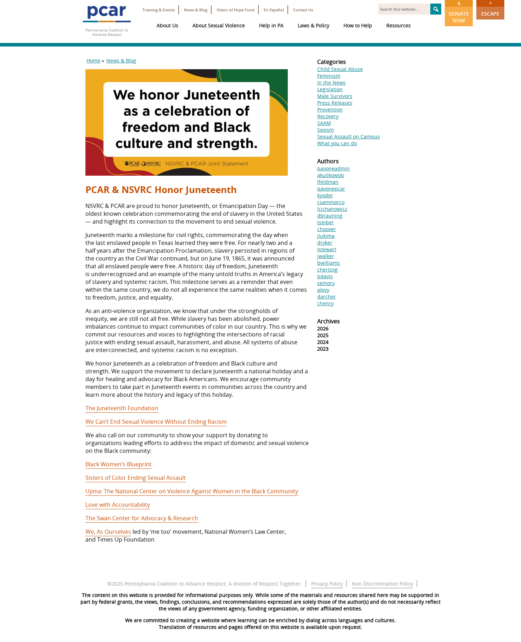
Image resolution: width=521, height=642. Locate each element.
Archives (328, 321)
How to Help (357, 25)
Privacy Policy (327, 583)
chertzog (327, 269)
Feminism (328, 75)
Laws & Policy (313, 25)
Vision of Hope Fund (235, 9)
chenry (325, 303)
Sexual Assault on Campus (348, 136)
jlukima (326, 235)
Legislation (330, 89)
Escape (490, 8)
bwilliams (328, 262)
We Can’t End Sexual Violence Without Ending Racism (156, 422)
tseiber (325, 222)
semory (326, 283)
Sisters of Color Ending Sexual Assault (135, 478)
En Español (274, 9)
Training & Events (158, 9)
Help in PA (271, 25)
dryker (324, 242)
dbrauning (329, 215)
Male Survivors (334, 96)
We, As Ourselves (108, 532)
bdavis (325, 276)
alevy (323, 289)
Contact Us (303, 9)
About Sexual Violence (218, 25)
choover (326, 229)
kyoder (325, 195)
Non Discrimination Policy (382, 583)
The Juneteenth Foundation (121, 408)
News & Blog (195, 9)
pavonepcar (331, 188)
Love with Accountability (117, 505)
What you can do (337, 143)
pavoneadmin (333, 168)
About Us (167, 25)
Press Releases (334, 102)
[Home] (107, 39)
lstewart (326, 249)
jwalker (325, 256)
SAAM (324, 123)
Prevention (330, 109)
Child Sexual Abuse (340, 69)
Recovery (327, 116)
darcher (326, 296)
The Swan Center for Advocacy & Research (141, 518)
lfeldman (327, 182)
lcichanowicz (332, 208)
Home (93, 60)
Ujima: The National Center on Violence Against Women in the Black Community (191, 491)
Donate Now (459, 12)
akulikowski (330, 175)
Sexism (325, 129)
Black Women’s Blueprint (118, 464)
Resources (398, 25)
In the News (331, 82)
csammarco (330, 202)
